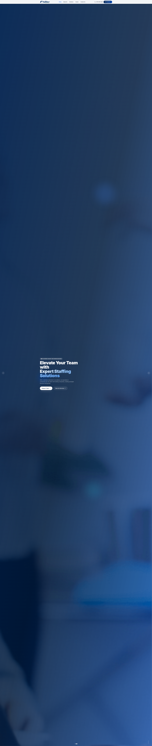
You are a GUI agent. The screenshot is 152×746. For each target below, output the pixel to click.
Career (76, 2)
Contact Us (83, 2)
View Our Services (59, 388)
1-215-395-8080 (99, 2)
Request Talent (45, 388)
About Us (65, 2)
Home (60, 2)
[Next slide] (148, 373)
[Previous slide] (3, 373)
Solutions (71, 2)
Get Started (107, 2)
